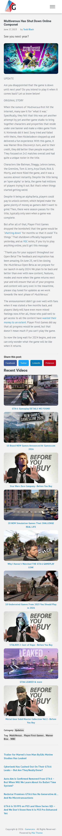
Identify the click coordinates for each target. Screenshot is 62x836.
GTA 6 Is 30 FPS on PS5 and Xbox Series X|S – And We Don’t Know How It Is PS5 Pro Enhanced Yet (30, 810)
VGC (25, 241)
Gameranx (30, 829)
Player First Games (34, 735)
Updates (19, 730)
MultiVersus (16, 735)
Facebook (10, 363)
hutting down (13, 233)
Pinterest (50, 363)
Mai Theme (37, 832)
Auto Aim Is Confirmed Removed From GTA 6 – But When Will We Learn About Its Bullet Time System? (30, 782)
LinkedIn (36, 363)
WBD (12, 738)
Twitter (23, 363)
